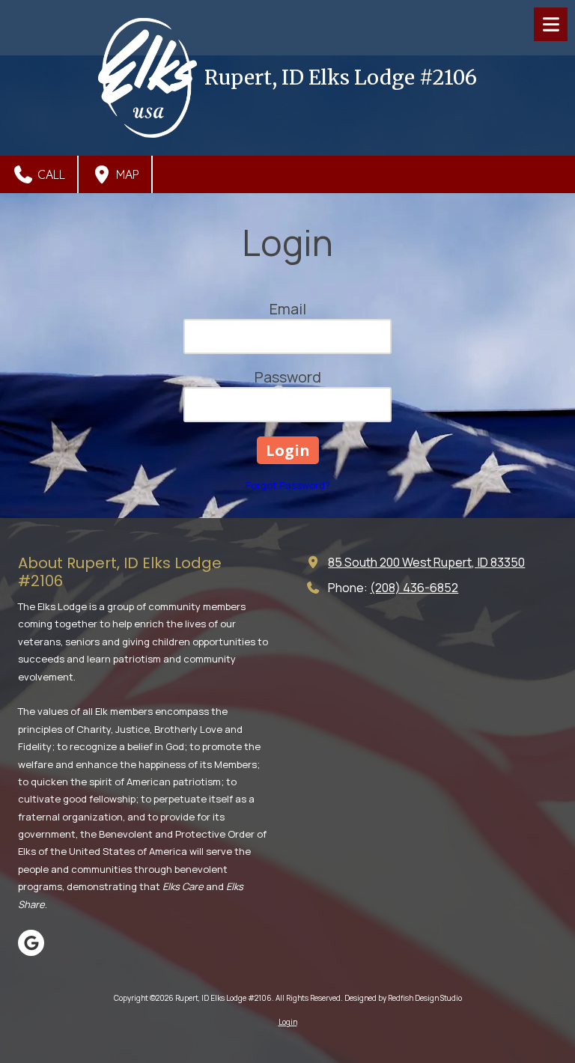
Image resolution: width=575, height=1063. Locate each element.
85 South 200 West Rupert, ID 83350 (426, 562)
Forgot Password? (288, 485)
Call (49, 174)
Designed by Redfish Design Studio (403, 998)
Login (288, 1022)
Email (288, 309)
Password (288, 377)
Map (126, 174)
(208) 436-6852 (414, 587)
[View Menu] (551, 24)
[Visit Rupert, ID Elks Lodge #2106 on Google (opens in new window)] (31, 943)
